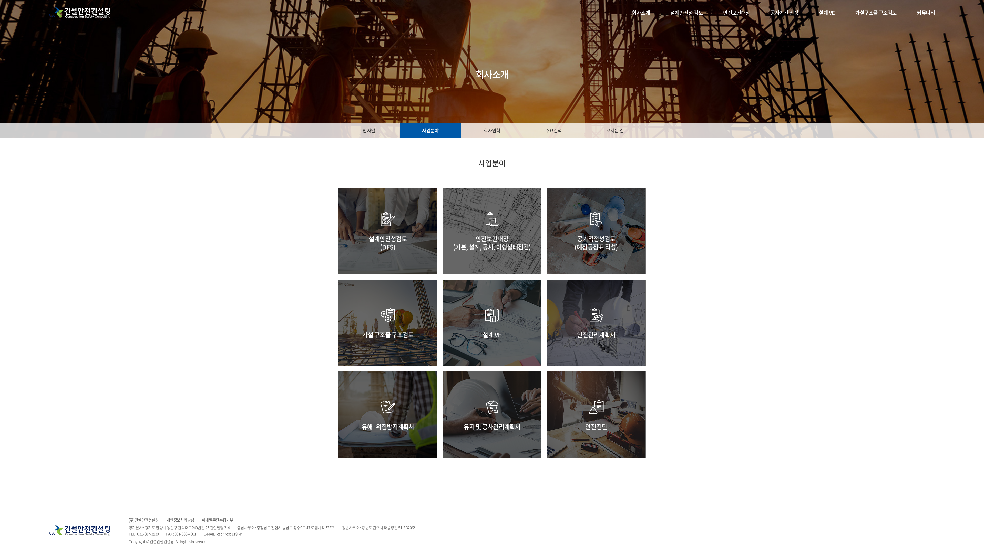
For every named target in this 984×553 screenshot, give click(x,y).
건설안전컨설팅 (81, 13)
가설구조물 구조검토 (875, 12)
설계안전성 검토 (686, 12)
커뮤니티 (926, 12)
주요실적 (553, 130)
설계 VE (827, 12)
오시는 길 (615, 130)
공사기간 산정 (784, 12)
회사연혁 (492, 130)
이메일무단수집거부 (217, 520)
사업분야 (430, 130)
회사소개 (641, 12)
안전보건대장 (736, 12)
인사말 (369, 130)
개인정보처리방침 (180, 520)
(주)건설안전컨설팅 (144, 520)
